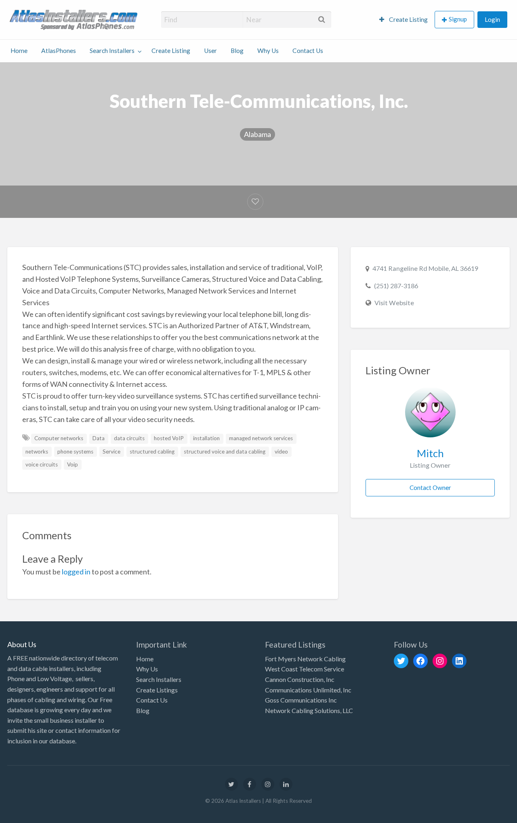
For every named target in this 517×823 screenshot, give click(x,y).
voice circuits (41, 464)
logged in (76, 571)
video (281, 451)
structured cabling (152, 451)
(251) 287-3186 (396, 285)
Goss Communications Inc (301, 700)
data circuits (129, 438)
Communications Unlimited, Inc (308, 690)
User (210, 50)
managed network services (261, 438)
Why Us (268, 50)
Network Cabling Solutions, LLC (309, 710)
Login (492, 19)
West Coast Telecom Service (304, 669)
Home (19, 50)
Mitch (430, 453)
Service (111, 451)
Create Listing (408, 19)
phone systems (75, 451)
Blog (237, 50)
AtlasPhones (58, 50)
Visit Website (394, 302)
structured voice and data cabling (224, 451)
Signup (458, 19)
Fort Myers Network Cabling (305, 659)
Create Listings (157, 690)
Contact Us (307, 50)
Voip (72, 464)
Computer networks (58, 438)
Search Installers (112, 50)
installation (206, 438)
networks (36, 451)
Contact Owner (430, 487)
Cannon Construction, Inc (299, 679)
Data (98, 438)
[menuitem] (403, 19)
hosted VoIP (169, 438)
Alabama (257, 134)
